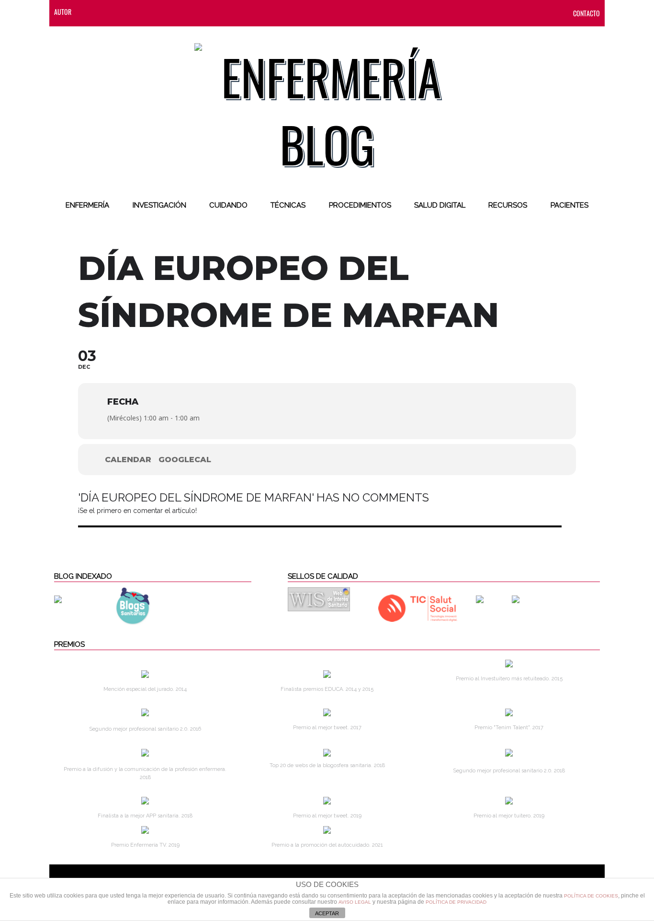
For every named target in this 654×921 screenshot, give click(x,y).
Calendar (128, 459)
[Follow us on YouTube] (181, 11)
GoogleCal (184, 459)
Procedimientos (360, 205)
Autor (62, 12)
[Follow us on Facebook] (107, 11)
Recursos (507, 205)
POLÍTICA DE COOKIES (591, 895)
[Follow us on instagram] (145, 11)
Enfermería (87, 205)
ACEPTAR (327, 913)
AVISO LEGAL (354, 902)
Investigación (159, 205)
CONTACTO (586, 13)
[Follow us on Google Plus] (165, 11)
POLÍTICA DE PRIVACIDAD (456, 902)
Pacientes (569, 205)
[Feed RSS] (88, 11)
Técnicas (288, 205)
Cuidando (228, 205)
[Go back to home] (327, 102)
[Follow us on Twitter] (126, 11)
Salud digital (439, 205)
